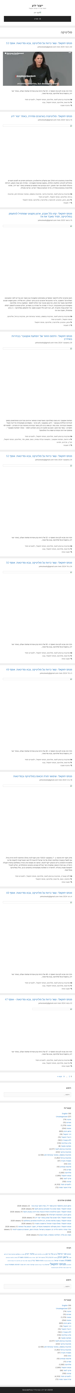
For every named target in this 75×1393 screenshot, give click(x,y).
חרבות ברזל (50, 1257)
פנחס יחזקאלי (41, 100)
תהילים (61, 1267)
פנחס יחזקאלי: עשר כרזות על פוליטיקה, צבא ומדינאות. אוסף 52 (39, 456)
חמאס (55, 1257)
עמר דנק (23, 1260)
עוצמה (29, 1260)
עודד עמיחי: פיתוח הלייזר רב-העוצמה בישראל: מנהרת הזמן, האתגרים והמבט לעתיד (41, 1229)
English (65, 1114)
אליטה (43, 1254)
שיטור (6, 1264)
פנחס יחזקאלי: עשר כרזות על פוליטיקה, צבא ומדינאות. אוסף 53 (39, 43)
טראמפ (43, 1257)
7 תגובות (67, 203)
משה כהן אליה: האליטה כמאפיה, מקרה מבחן (55, 1235)
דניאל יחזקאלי (66, 1137)
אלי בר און (49, 1254)
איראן (55, 1254)
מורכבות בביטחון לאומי (62, 100)
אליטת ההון (38, 1254)
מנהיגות (8, 1257)
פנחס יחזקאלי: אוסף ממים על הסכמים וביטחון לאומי (52, 1209)
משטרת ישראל (59, 1261)
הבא (59, 1076)
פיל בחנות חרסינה (12, 1260)
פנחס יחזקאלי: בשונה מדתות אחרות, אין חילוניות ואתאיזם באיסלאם (47, 1221)
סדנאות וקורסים (65, 1167)
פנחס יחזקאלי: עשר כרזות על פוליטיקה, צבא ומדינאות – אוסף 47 (38, 999)
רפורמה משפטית (14, 1264)
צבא (43, 102)
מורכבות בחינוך (47, 194)
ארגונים (59, 200)
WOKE (69, 1254)
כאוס (32, 439)
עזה (26, 1260)
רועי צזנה (23, 1264)
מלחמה (12, 1257)
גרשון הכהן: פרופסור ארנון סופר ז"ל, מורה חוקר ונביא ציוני (50, 1206)
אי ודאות (67, 439)
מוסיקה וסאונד (66, 1146)
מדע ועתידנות (66, 1143)
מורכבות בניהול (20, 316)
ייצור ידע (37, 5)
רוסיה (28, 1264)
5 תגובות (67, 325)
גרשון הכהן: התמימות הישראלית (60, 1215)
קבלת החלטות (38, 1264)
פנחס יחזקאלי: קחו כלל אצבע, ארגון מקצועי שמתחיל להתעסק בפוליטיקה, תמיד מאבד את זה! (40, 215)
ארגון (64, 200)
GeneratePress (27, 1390)
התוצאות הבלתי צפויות (42, 439)
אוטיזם (68, 1122)
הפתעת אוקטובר (57, 439)
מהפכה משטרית (23, 1257)
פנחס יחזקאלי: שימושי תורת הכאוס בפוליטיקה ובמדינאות (42, 776)
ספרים (69, 1170)
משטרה (68, 1260)
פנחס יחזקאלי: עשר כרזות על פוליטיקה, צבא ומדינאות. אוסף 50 (39, 562)
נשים (69, 1164)
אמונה (69, 1125)
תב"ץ (70, 442)
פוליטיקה (50, 100)
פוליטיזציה (43, 200)
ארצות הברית (11, 1254)
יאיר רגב (38, 1257)
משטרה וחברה (66, 1161)
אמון (68, 200)
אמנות (69, 1128)
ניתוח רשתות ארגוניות (49, 1260)
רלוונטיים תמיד (30, 100)
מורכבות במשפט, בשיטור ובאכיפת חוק (28, 194)
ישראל (33, 1257)
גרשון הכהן (67, 1131)
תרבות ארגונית (54, 1267)
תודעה (59, 442)
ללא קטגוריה (65, 876)
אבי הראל (62, 1254)
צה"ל (43, 1264)
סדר (23, 439)
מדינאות (67, 102)
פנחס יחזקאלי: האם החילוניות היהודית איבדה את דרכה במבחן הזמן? (47, 1212)
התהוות (67, 879)
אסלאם (18, 1254)
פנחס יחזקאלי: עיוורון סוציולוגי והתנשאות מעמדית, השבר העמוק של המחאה (44, 1227)
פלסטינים (68, 1264)
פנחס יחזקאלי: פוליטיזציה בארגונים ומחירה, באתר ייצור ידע (41, 116)
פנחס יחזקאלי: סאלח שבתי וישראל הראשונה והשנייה (52, 1224)
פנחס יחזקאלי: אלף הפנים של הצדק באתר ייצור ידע (53, 1218)
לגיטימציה (51, 200)
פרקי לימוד (67, 1179)
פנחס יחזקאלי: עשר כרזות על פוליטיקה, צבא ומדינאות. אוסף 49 (39, 669)
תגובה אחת (66, 552)
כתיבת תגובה (65, 105)
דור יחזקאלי (67, 1134)
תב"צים (64, 442)
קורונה (69, 1182)
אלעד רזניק (29, 1254)
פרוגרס (47, 1264)
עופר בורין (35, 1260)
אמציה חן (22, 1254)
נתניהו (41, 1261)
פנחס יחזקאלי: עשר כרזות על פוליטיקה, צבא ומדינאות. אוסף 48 (39, 892)
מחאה (15, 1257)
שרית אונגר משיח (65, 1187)
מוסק (27, 439)
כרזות (30, 1257)
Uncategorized (61, 1117)
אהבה (69, 1119)
